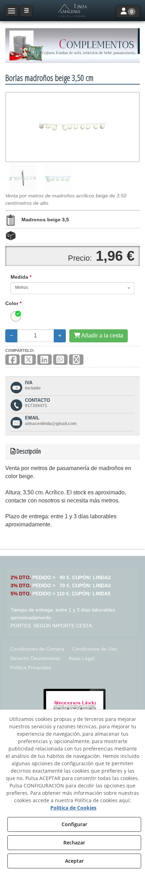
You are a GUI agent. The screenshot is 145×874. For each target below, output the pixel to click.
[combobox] (72, 288)
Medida (21, 277)
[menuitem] (37, 649)
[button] (72, 11)
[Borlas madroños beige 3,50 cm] (72, 127)
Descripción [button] (28, 451)
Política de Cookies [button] (73, 807)
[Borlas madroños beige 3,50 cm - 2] (58, 178)
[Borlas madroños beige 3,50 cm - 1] (22, 178)
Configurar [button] (74, 824)
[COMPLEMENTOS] (72, 45)
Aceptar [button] (74, 860)
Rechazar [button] (74, 842)
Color (13, 303)
